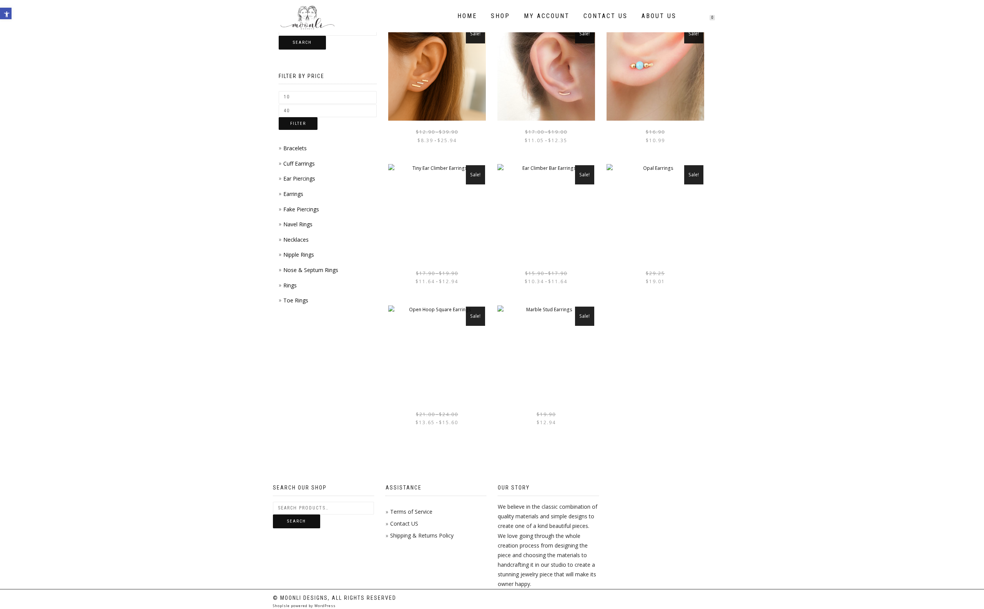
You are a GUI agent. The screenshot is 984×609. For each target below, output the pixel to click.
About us (659, 16)
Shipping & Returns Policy (422, 535)
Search (302, 42)
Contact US (404, 523)
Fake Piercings (301, 209)
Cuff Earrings (299, 163)
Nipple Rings (298, 254)
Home (467, 16)
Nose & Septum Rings (310, 270)
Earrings (293, 193)
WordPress (324, 605)
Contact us (605, 16)
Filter (298, 123)
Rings (290, 285)
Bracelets (295, 148)
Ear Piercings (299, 178)
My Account (547, 16)
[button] (6, 13)
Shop (500, 16)
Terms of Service (411, 511)
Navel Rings (297, 224)
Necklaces (296, 239)
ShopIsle (282, 605)
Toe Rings (295, 300)
